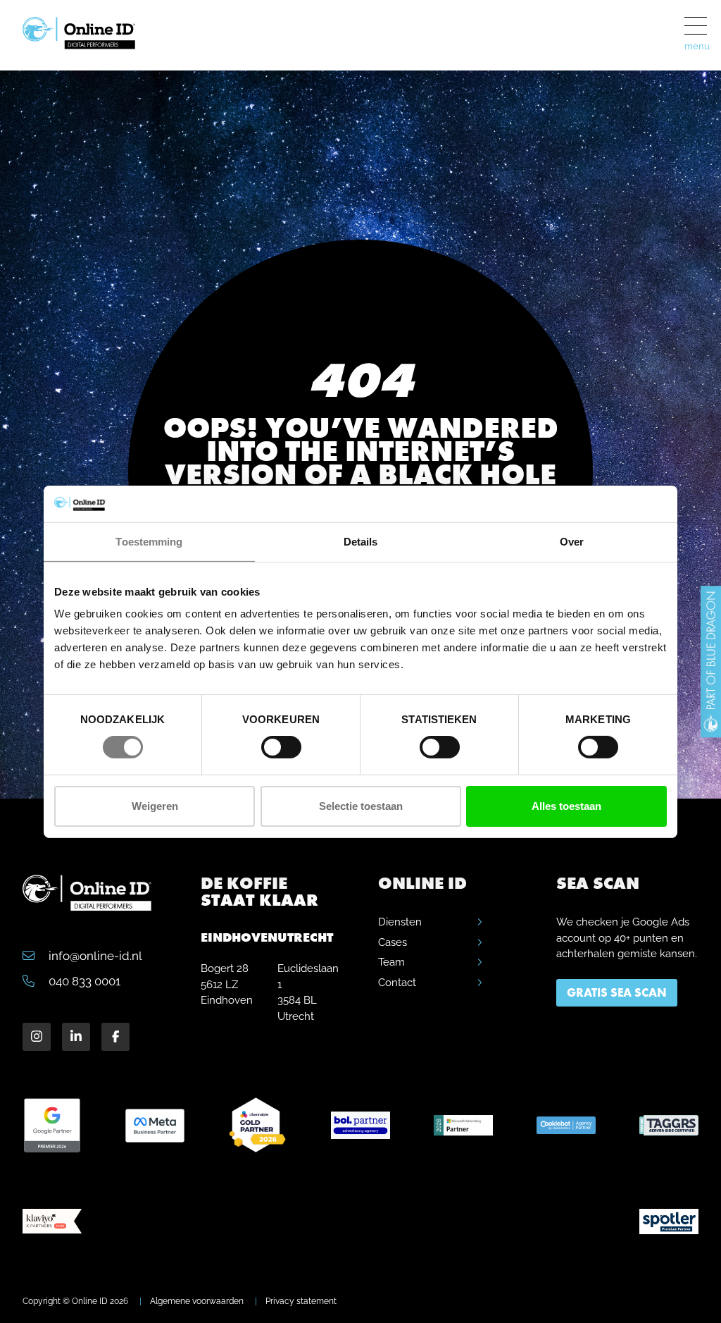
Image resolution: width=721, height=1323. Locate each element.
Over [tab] (572, 542)
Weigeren (155, 806)
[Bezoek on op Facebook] (115, 1037)
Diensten (400, 922)
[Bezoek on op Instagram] (37, 1037)
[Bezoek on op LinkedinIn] (76, 1037)
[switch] (281, 747)
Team (391, 962)
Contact (397, 982)
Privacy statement (301, 1301)
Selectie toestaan (361, 806)
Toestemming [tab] (148, 542)
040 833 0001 (83, 981)
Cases (392, 942)
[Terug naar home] (92, 38)
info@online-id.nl (94, 956)
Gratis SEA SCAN (617, 992)
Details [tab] (361, 542)
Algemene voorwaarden (197, 1301)
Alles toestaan (566, 806)
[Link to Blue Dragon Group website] (711, 662)
